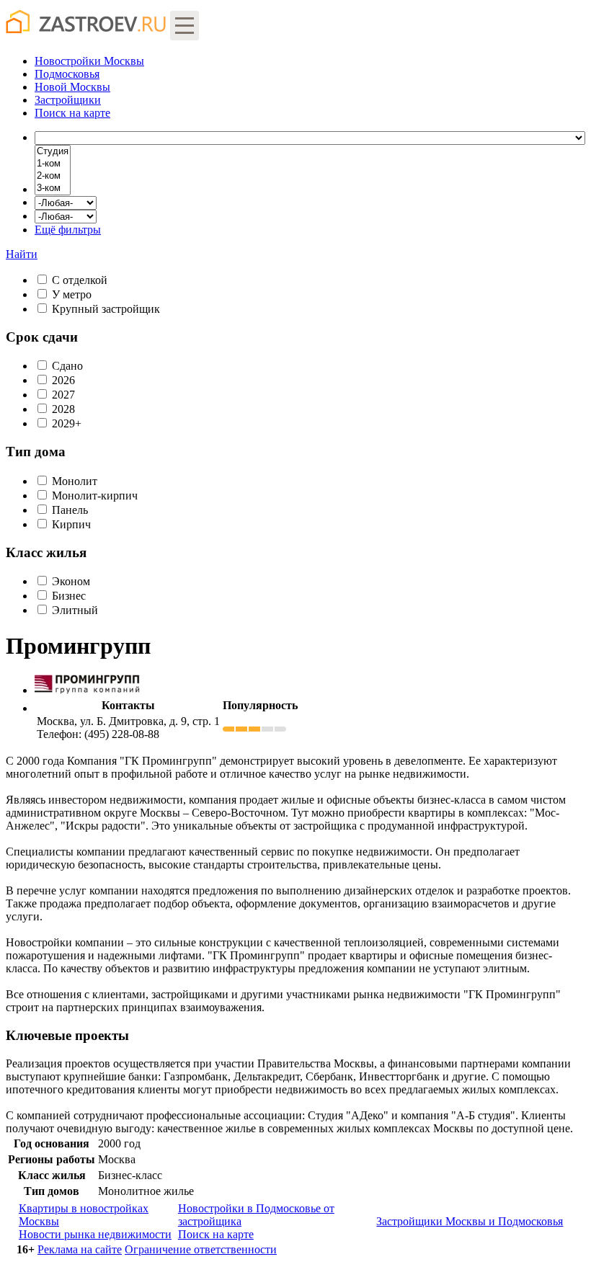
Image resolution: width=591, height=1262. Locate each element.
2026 (63, 380)
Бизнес (69, 596)
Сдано (67, 366)
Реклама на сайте (79, 1249)
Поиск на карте (216, 1234)
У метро (72, 294)
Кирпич (71, 524)
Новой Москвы (72, 87)
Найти (21, 254)
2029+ (66, 423)
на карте (72, 113)
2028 (63, 409)
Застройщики (68, 100)
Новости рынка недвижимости (95, 1234)
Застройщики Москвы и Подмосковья (469, 1221)
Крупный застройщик (106, 309)
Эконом (71, 581)
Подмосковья (67, 74)
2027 (63, 394)
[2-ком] (52, 176)
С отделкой (79, 280)
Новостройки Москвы (89, 61)
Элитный (75, 610)
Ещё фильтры (68, 229)
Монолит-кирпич (95, 495)
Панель (70, 510)
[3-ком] (52, 188)
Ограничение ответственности (201, 1249)
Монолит (74, 481)
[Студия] (52, 152)
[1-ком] (52, 164)
